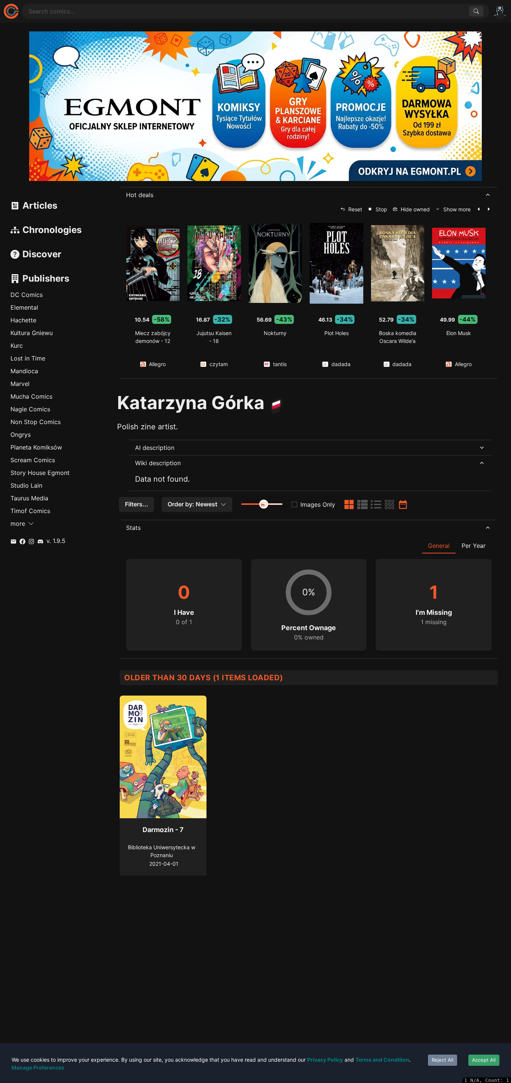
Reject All (442, 1060)
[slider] (263, 504)
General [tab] (439, 545)
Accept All (484, 1060)
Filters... (136, 504)
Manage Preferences (38, 1067)
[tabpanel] (309, 602)
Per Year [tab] (474, 545)
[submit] (476, 11)
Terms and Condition (382, 1059)
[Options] (499, 11)
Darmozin (158, 830)
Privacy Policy (325, 1059)
